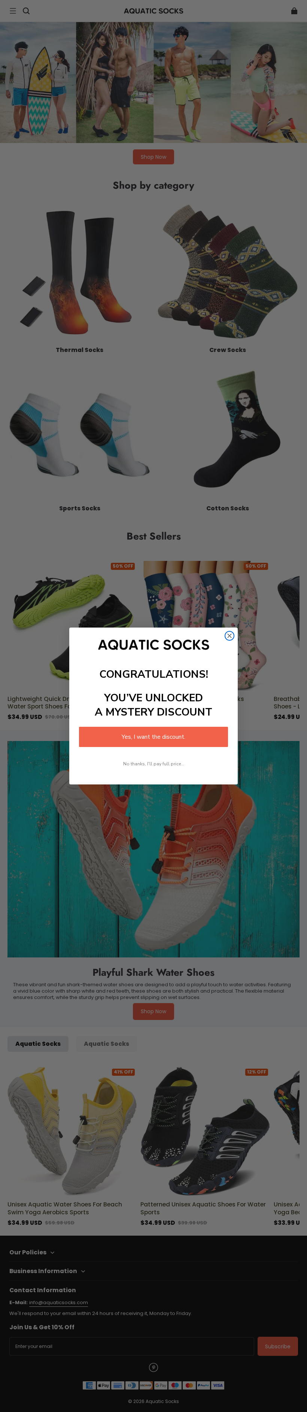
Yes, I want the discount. (153, 737)
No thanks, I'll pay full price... (153, 764)
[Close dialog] (229, 635)
